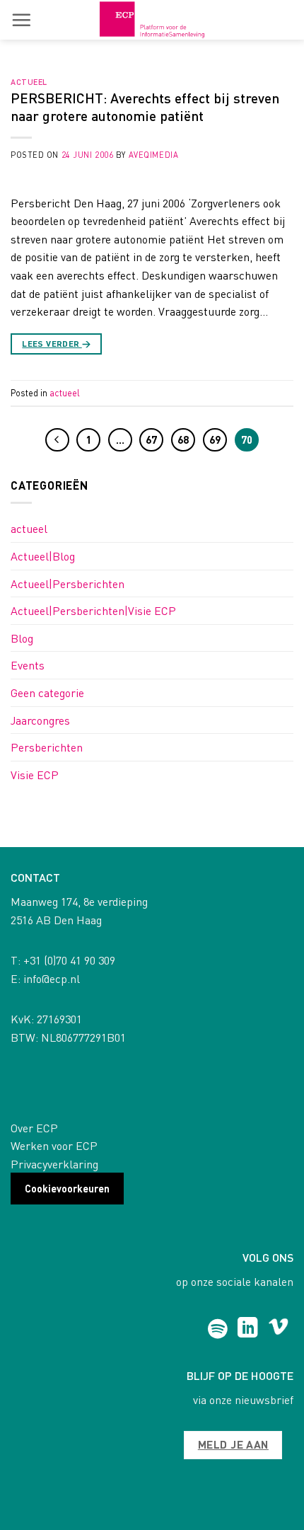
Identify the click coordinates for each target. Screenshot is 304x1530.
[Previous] (57, 440)
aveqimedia (154, 154)
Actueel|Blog (43, 555)
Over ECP (34, 1127)
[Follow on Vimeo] (278, 1329)
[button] (21, 20)
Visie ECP (35, 774)
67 (151, 439)
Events (28, 664)
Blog (22, 638)
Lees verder (56, 343)
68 (183, 439)
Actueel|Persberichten (67, 583)
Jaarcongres (40, 720)
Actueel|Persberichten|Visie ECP (93, 610)
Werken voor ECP (54, 1145)
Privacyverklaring (54, 1163)
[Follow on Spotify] (217, 1329)
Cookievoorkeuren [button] (67, 1188)
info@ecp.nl (51, 978)
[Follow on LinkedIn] (248, 1329)
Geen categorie (47, 692)
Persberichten (47, 747)
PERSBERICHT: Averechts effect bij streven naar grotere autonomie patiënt (145, 107)
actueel (29, 81)
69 (215, 439)
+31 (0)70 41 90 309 (69, 960)
